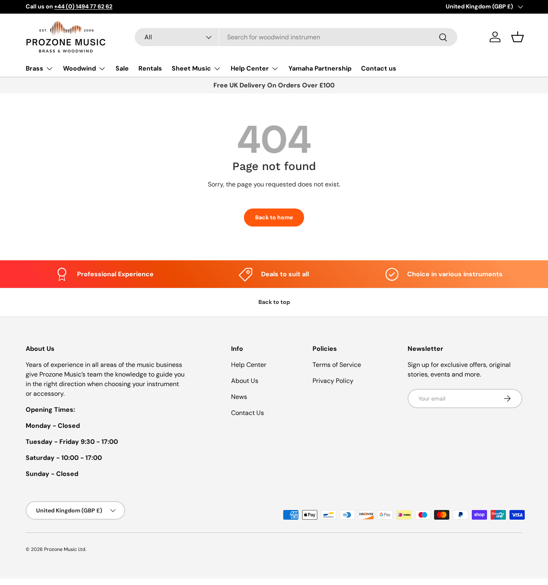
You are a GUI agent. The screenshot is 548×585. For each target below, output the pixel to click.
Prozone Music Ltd (64, 549)
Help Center (250, 68)
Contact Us (247, 413)
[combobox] (296, 37)
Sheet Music (191, 68)
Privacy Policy (333, 381)
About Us (244, 381)
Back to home (274, 217)
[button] (517, 37)
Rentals (150, 68)
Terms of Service (337, 364)
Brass (34, 68)
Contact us (378, 68)
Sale (122, 68)
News (239, 397)
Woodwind (79, 68)
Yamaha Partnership (319, 68)
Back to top (274, 302)
